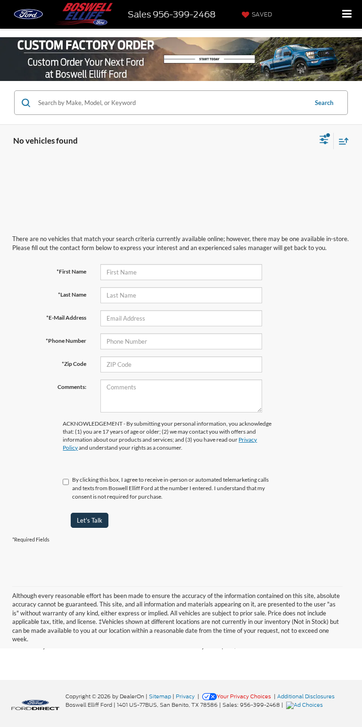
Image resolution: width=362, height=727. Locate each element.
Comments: (72, 386)
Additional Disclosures (306, 696)
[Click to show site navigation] (347, 14)
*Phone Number (66, 340)
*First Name (71, 271)
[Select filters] (324, 140)
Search (324, 102)
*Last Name (72, 294)
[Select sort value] (341, 141)
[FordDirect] (35, 704)
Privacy (185, 696)
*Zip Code (74, 363)
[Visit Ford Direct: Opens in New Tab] (305, 705)
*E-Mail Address (66, 317)
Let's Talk (89, 520)
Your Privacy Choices (244, 696)
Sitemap (160, 696)
